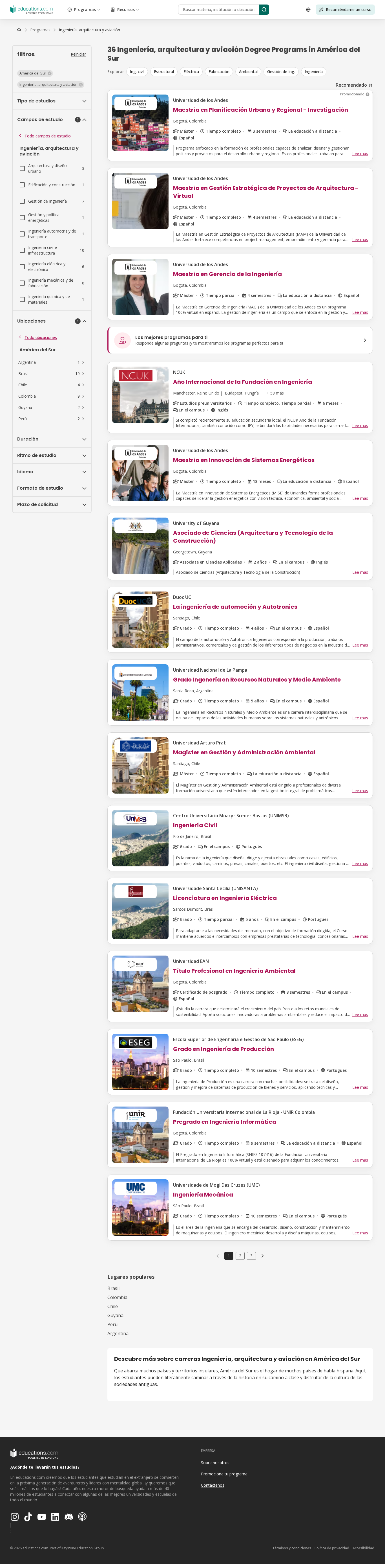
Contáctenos (212, 1485)
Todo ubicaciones (41, 337)
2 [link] (240, 1255)
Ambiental (248, 71)
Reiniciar (78, 54)
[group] (249, 71)
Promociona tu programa (224, 1474)
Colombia (117, 1297)
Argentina (118, 1333)
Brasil (113, 1288)
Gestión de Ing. (281, 71)
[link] (89, 30)
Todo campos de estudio (48, 136)
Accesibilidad (363, 1548)
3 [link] (251, 1255)
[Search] (264, 10)
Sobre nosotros (215, 1462)
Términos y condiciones (291, 1548)
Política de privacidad (332, 1548)
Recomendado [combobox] (351, 85)
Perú (112, 1324)
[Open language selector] (308, 10)
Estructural (164, 71)
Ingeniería (314, 71)
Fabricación (219, 71)
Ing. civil (137, 71)
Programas (85, 9)
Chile (112, 1306)
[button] (35, 73)
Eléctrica (191, 71)
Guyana (115, 1315)
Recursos (126, 9)
